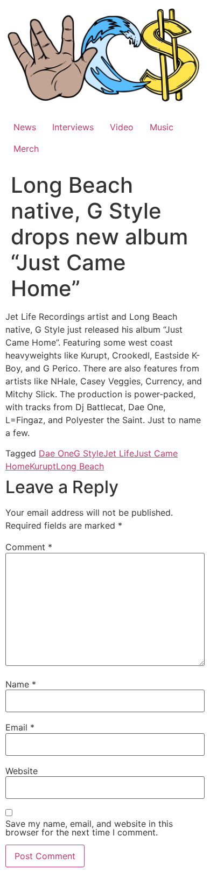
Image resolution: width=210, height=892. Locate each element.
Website (21, 771)
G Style (88, 453)
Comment (28, 547)
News (24, 127)
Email (19, 727)
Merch (26, 148)
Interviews (73, 127)
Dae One (56, 453)
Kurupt (43, 466)
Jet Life (118, 453)
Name (20, 684)
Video (122, 127)
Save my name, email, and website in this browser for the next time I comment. (89, 828)
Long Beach (80, 466)
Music (161, 127)
